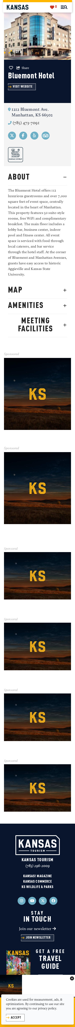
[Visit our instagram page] (22, 901)
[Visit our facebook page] (53, 901)
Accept (16, 1017)
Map (15, 290)
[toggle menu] (64, 7)
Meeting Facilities (35, 325)
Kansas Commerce (37, 881)
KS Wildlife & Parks (38, 887)
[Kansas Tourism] (17, 7)
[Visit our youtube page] (32, 901)
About (19, 177)
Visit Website (22, 86)
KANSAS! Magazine (37, 876)
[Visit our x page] (43, 901)
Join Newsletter (38, 937)
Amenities (26, 306)
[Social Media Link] (12, 136)
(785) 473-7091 (26, 123)
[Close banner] (72, 979)
